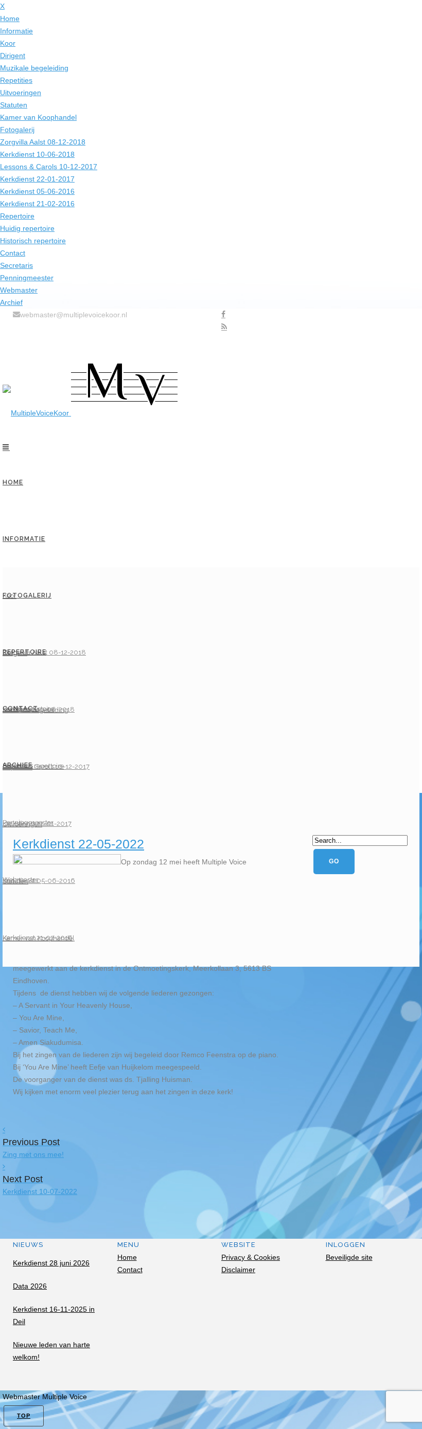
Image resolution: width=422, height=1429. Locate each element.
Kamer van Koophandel (38, 117)
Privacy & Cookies (250, 1257)
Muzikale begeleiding (34, 68)
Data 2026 (30, 1286)
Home (10, 18)
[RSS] (224, 327)
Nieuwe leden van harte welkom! (51, 1351)
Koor (7, 43)
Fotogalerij (17, 129)
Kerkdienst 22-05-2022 (78, 844)
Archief (11, 302)
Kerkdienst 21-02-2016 (37, 204)
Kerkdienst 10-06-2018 (37, 154)
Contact (12, 253)
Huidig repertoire (27, 228)
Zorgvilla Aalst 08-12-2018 (42, 142)
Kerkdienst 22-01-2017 (37, 179)
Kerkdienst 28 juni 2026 (51, 1263)
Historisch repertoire (33, 241)
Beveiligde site (349, 1257)
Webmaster (19, 290)
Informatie (16, 31)
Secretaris (16, 265)
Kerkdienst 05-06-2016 (37, 191)
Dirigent (12, 55)
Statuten (13, 105)
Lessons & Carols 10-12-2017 (48, 166)
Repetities (16, 80)
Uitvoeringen (20, 92)
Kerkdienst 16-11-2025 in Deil (54, 1315)
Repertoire (17, 216)
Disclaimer (238, 1269)
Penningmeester (27, 278)
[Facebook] (223, 315)
